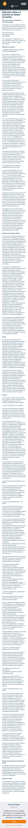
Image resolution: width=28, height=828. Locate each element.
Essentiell (14, 807)
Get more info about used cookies (14, 825)
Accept (14, 821)
